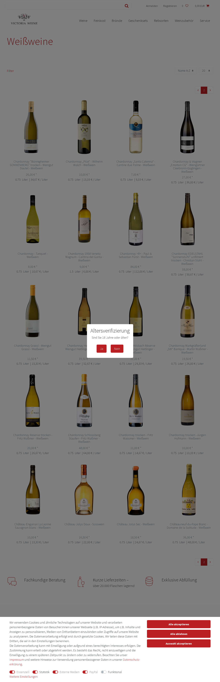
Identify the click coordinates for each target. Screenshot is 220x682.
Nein (117, 349)
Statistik (44, 672)
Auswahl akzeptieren (179, 643)
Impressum (16, 660)
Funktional (115, 672)
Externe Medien (69, 672)
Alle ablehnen (178, 634)
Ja (101, 349)
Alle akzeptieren (179, 624)
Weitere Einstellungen (23, 677)
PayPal (93, 672)
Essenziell (22, 672)
